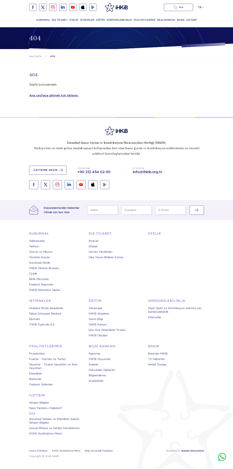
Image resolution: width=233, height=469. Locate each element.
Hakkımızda (36, 241)
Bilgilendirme (97, 375)
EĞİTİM (100, 20)
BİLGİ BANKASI (166, 20)
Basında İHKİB (157, 353)
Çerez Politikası (38, 450)
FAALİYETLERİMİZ (144, 20)
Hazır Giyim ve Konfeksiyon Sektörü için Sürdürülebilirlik (175, 310)
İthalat (93, 246)
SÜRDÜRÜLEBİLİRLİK (119, 20)
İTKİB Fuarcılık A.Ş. (42, 324)
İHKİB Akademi (99, 313)
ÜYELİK (73, 20)
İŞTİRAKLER (87, 20)
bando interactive (192, 450)
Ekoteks (34, 319)
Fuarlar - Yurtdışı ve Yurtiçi (47, 359)
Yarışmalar (96, 308)
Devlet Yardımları (100, 251)
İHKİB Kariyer (98, 324)
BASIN (180, 20)
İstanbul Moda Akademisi (46, 308)
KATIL (196, 210)
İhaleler (94, 364)
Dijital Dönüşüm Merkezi (45, 313)
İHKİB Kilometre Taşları (44, 290)
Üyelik (33, 273)
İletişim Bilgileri (39, 402)
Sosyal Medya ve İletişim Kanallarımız (54, 428)
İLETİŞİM (191, 20)
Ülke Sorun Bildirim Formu (106, 257)
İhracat (93, 241)
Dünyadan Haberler (102, 370)
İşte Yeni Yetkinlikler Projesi (107, 330)
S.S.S (32, 413)
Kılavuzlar (154, 317)
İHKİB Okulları (98, 335)
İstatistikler (96, 381)
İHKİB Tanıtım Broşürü (44, 268)
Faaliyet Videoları (41, 384)
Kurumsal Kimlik (39, 262)
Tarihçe (34, 246)
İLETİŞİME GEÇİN (46, 170)
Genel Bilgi (96, 319)
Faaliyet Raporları (41, 284)
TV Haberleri (156, 359)
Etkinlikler (35, 373)
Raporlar (94, 353)
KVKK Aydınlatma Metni (45, 433)
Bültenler (35, 379)
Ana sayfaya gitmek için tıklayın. (54, 95)
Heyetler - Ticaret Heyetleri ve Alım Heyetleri (53, 366)
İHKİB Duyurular (100, 359)
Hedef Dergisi (157, 364)
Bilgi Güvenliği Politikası (99, 450)
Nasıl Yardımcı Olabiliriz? (45, 408)
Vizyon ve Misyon (41, 251)
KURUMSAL (43, 20)
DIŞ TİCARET (60, 20)
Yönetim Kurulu (39, 257)
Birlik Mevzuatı (39, 279)
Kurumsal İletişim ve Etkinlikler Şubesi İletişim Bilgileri (54, 420)
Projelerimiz (37, 353)
